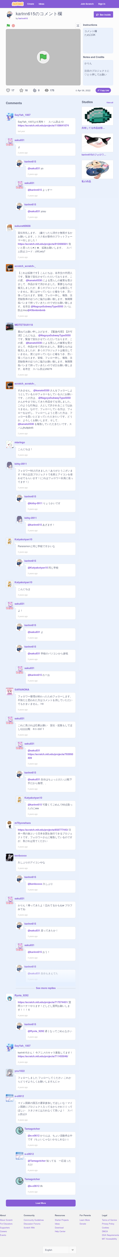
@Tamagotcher (37, 1160)
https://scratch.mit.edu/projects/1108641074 (43, 125)
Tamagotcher (32, 1128)
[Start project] (8, 25)
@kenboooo (35, 884)
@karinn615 (35, 190)
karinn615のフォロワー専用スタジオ (94, 154)
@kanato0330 (34, 280)
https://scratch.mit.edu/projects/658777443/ (43, 829)
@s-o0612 (34, 1135)
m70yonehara (23, 823)
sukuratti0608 (23, 226)
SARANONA (22, 689)
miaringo (20, 442)
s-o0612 (19, 1096)
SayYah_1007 (23, 115)
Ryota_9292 (22, 995)
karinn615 (23, 18)
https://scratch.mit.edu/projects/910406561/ (43, 244)
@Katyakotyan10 (38, 567)
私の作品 (86, 181)
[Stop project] (13, 25)
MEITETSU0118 (24, 324)
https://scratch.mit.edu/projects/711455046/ (43, 1056)
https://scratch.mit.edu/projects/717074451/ (43, 1002)
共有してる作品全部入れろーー (94, 128)
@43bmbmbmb (36, 310)
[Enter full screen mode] (78, 25)
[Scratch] (17, 4)
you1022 (20, 1071)
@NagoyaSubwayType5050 (47, 306)
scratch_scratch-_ (25, 266)
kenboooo (21, 855)
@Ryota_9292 (36, 1031)
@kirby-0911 (35, 503)
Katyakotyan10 (23, 539)
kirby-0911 (21, 463)
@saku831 (34, 168)
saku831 (19, 140)
